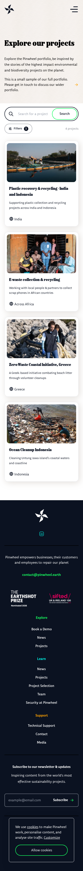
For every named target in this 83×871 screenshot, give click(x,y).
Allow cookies (41, 850)
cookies (32, 827)
